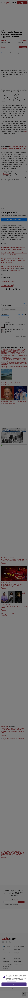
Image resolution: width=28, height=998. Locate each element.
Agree (14, 984)
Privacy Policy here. (11, 981)
